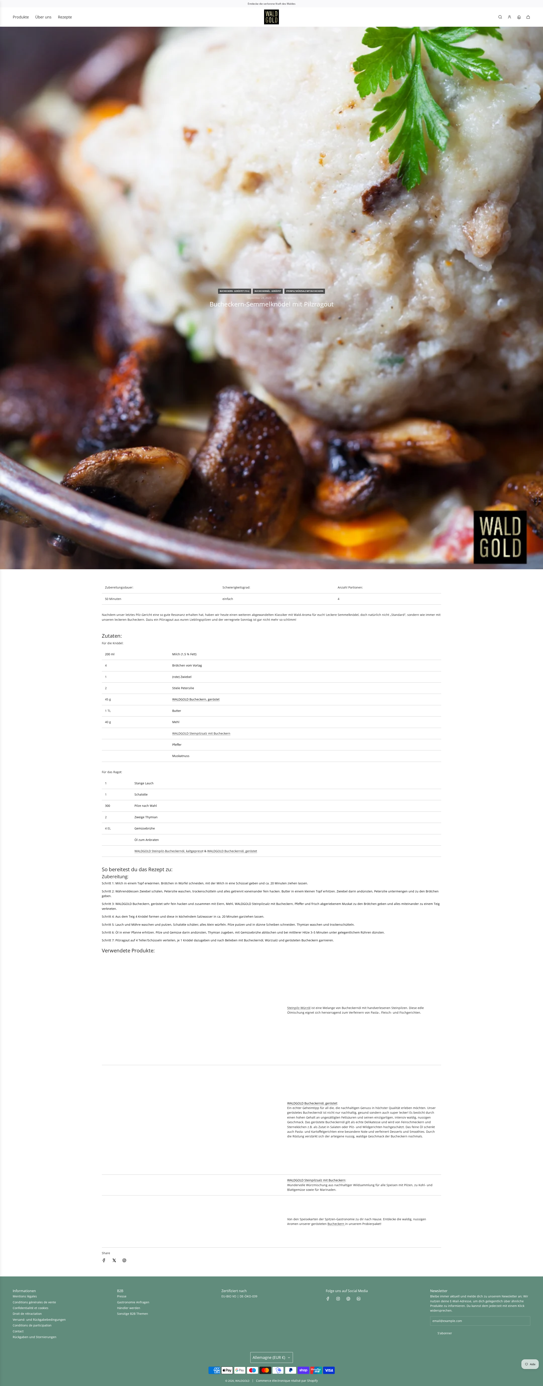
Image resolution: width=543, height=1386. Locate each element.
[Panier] (528, 17)
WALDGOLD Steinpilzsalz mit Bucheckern (201, 733)
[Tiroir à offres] (518, 17)
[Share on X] (114, 1261)
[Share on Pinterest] (124, 1261)
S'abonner (445, 1333)
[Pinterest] (348, 1298)
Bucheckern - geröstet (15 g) (234, 291)
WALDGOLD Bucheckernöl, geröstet (232, 851)
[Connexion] (509, 17)
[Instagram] (338, 1298)
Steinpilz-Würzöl (299, 1008)
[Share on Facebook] (104, 1261)
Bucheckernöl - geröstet (268, 291)
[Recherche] (500, 17)
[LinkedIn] (358, 1298)
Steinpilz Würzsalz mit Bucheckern (304, 291)
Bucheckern (336, 1224)
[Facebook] (328, 1298)
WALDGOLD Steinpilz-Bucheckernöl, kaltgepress (168, 851)
